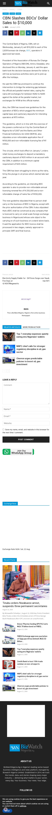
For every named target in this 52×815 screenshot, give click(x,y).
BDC (28, 50)
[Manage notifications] (6, 809)
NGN (17, 549)
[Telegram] (39, 32)
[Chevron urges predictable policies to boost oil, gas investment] (9, 360)
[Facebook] (5, 32)
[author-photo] (26, 305)
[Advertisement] (26, 245)
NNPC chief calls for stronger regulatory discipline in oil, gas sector (31, 349)
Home (5, 9)
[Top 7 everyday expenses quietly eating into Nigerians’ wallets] (9, 336)
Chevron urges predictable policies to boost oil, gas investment (29, 361)
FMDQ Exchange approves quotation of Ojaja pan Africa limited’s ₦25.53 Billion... (32, 638)
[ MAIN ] (12, 9)
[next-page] (8, 371)
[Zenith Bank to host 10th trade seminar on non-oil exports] (9, 664)
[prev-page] (4, 371)
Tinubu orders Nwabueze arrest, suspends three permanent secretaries (25, 604)
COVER (19, 9)
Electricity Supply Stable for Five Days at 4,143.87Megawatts (14, 281)
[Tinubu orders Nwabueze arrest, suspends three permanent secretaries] (26, 582)
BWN (6, 27)
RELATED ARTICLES (12, 327)
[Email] (34, 32)
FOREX (18, 13)
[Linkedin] (28, 32)
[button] (4, 3)
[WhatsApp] (22, 32)
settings (23, 806)
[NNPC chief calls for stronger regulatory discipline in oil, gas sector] (9, 349)
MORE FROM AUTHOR (31, 327)
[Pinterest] (16, 32)
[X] (10, 32)
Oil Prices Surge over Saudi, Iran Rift (38, 279)
